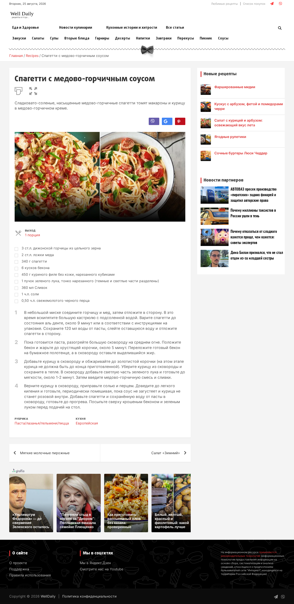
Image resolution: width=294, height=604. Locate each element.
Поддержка (19, 569)
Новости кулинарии (75, 27)
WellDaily (48, 596)
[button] (33, 90)
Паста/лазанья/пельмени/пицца (42, 423)
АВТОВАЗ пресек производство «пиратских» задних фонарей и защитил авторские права (254, 195)
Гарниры (102, 38)
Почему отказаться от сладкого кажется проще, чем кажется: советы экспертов (254, 237)
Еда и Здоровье (25, 27)
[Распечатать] (18, 90)
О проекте (18, 563)
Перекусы (185, 38)
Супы (54, 38)
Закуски (19, 38)
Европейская (87, 423)
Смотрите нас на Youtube (101, 569)
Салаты (38, 38)
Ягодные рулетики (230, 137)
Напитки (143, 38)
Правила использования (30, 575)
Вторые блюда (76, 38)
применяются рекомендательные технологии (249, 554)
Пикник (206, 38)
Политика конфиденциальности (89, 596)
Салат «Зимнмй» (165, 453)
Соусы (223, 38)
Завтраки (164, 38)
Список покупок (254, 3)
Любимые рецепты (224, 3)
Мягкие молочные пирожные (45, 453)
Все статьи (175, 27)
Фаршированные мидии (234, 87)
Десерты (122, 38)
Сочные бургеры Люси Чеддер (240, 153)
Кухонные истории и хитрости (131, 27)
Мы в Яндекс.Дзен (95, 563)
